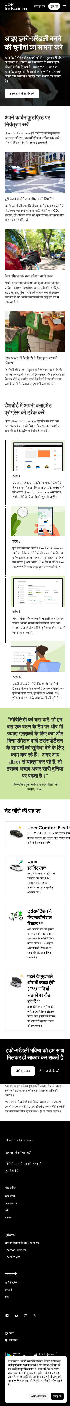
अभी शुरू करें (23, 1071)
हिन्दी (11, 1333)
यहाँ (59, 1376)
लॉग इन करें (39, 6)
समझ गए (57, 1396)
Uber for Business (19, 1140)
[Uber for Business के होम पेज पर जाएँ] (16, 6)
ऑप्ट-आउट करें (39, 1396)
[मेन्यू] (64, 6)
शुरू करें (54, 6)
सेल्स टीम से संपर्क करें (22, 93)
